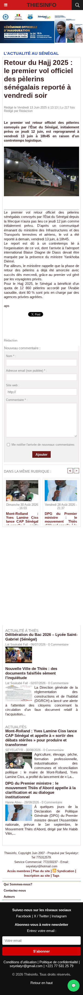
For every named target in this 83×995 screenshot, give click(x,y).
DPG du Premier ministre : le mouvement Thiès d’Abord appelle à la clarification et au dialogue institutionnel (61, 517)
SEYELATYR (14, 750)
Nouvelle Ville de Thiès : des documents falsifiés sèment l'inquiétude (31, 673)
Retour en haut (41, 983)
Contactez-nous (15, 890)
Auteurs (9, 896)
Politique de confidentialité (59, 962)
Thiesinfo (41, 5)
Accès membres (18, 871)
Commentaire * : (17, 400)
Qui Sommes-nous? (18, 884)
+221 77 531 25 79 (59, 966)
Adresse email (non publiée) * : (26, 370)
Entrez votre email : (41, 931)
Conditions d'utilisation (20, 962)
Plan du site (41, 871)
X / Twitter (42, 916)
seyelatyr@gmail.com (27, 966)
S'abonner (41, 951)
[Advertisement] (39, 579)
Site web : (12, 385)
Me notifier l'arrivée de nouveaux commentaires (43, 444)
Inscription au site (37, 875)
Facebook (24, 916)
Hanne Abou (13, 802)
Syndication (65, 871)
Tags (56, 875)
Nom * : (11, 356)
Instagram (59, 916)
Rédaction (26, 111)
